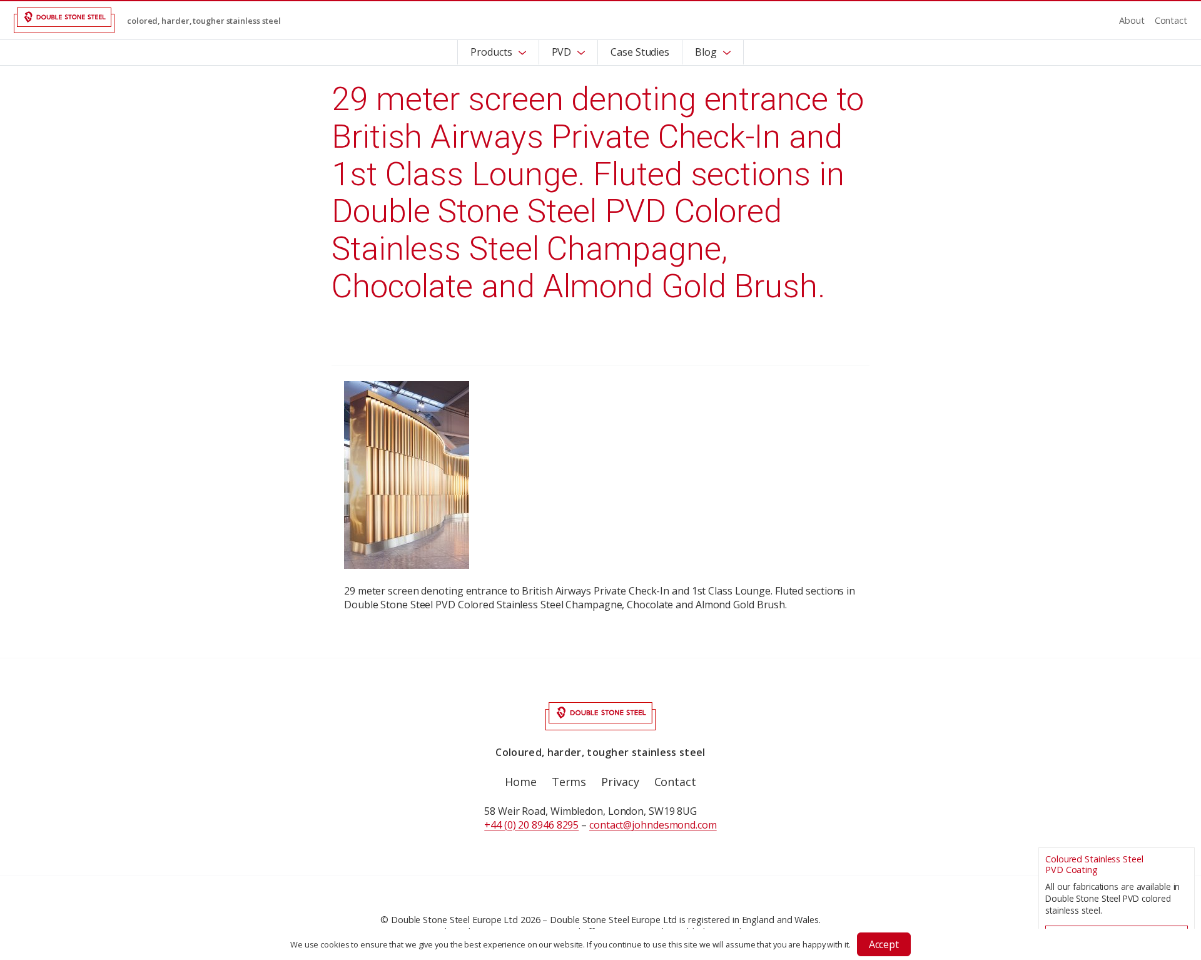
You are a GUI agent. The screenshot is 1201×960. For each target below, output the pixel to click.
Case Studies (640, 52)
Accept (884, 944)
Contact (1171, 20)
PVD (562, 52)
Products (491, 52)
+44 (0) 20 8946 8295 (531, 825)
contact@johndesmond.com (653, 825)
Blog (706, 52)
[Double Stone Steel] (64, 20)
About (1132, 20)
